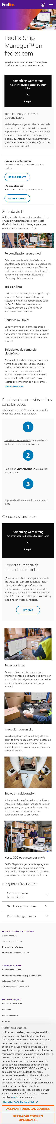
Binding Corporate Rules (12, 947)
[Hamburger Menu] (51, 2)
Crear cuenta (17, 177)
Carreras (6, 1021)
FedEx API (6, 1009)
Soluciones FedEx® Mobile (13, 981)
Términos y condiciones (12, 941)
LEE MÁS (28, 610)
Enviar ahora (17, 198)
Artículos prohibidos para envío (15, 987)
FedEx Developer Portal (12, 1004)
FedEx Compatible (10, 1015)
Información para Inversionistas (15, 952)
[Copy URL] (28, 94)
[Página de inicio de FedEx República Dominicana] (10, 4)
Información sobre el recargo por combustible (21, 975)
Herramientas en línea (11, 970)
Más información (13, 386)
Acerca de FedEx (9, 935)
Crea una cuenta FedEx (17, 440)
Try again (28, 102)
